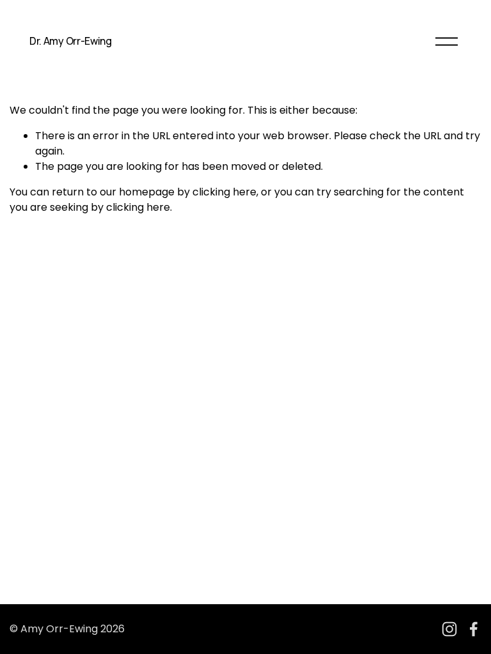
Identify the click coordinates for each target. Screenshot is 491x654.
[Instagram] (449, 629)
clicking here (224, 192)
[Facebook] (473, 629)
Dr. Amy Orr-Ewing (70, 41)
